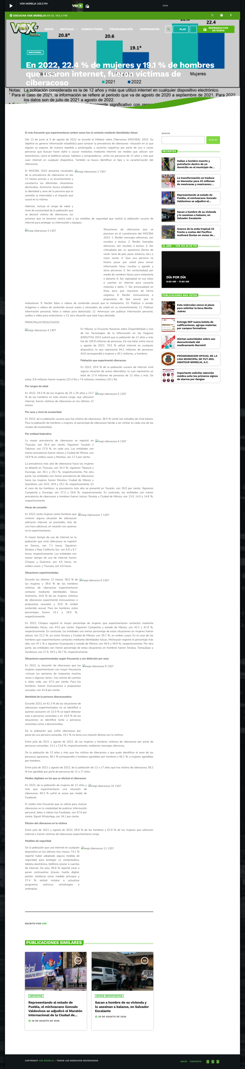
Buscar (166, 133)
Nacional (35, 52)
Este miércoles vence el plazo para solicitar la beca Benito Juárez (195, 308)
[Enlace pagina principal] (25, 29)
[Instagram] (221, 15)
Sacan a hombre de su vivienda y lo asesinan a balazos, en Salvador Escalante (122, 1006)
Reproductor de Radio (215, 29)
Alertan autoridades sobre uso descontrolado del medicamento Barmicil (196, 342)
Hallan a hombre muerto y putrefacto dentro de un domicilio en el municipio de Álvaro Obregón (194, 165)
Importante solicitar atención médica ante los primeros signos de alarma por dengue (197, 376)
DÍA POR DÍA (176, 277)
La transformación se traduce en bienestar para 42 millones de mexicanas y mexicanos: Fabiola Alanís (195, 182)
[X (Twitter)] (212, 15)
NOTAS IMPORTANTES (109, 996)
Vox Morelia (46, 1061)
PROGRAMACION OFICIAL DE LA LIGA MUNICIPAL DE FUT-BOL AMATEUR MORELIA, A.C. (197, 359)
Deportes (36, 996)
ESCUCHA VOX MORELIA (39, 15)
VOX (44, 923)
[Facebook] (231, 15)
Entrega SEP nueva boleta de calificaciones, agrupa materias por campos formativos (196, 325)
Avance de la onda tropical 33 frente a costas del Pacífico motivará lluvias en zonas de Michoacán (195, 233)
